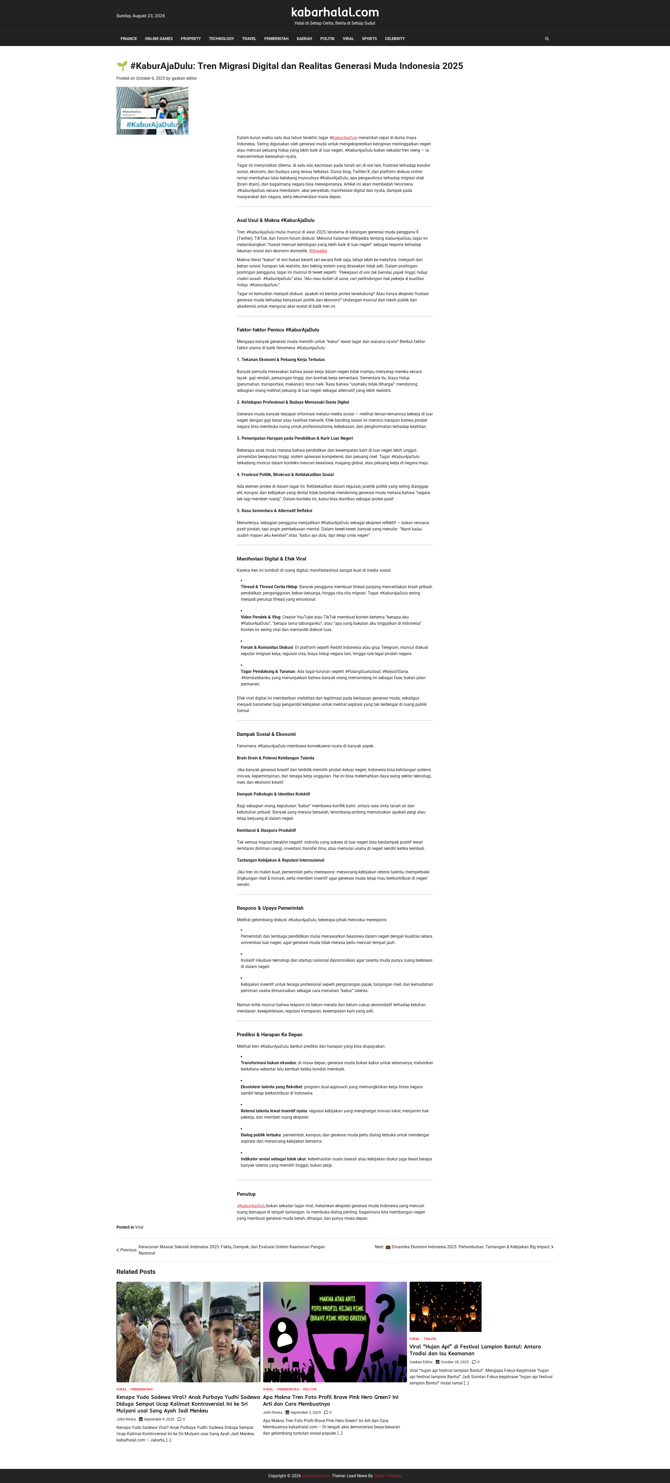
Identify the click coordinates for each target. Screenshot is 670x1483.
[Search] (547, 39)
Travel (249, 38)
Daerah (304, 38)
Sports (369, 38)
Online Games (159, 38)
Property (191, 38)
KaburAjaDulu (345, 137)
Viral (348, 38)
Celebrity (395, 38)
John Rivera (126, 1419)
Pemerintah (276, 38)
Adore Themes (387, 1475)
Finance (129, 38)
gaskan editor (184, 78)
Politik (327, 38)
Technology (221, 38)
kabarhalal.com (335, 11)
